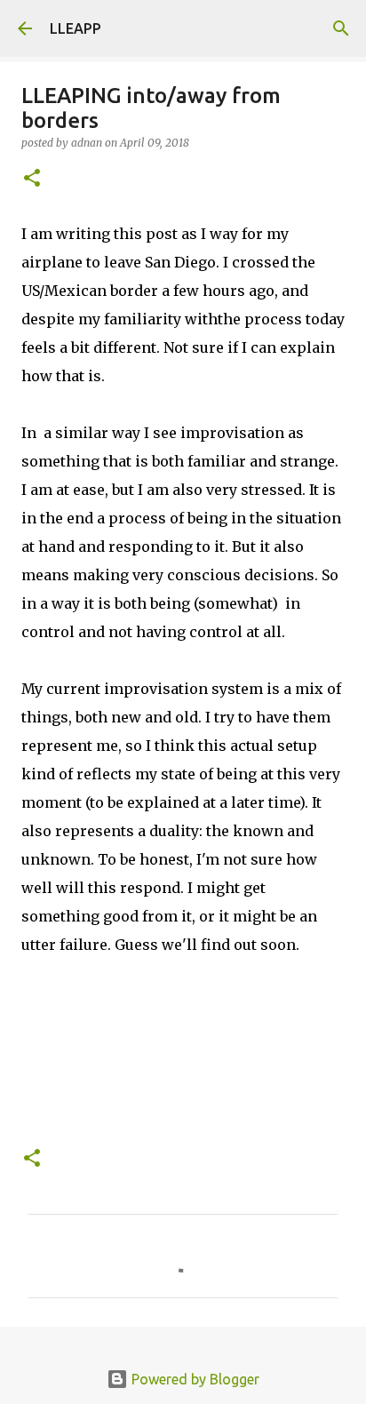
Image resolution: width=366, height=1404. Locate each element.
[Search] (341, 28)
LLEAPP (75, 28)
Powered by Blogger (193, 1379)
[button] (32, 179)
